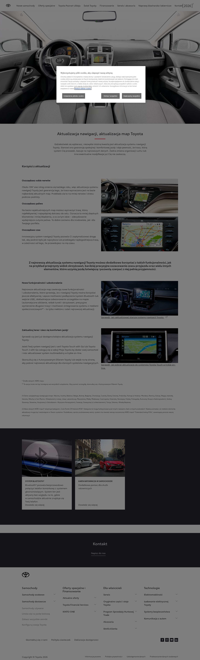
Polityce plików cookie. (83, 88)
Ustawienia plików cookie (74, 96)
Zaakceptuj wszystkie (131, 96)
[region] (100, 84)
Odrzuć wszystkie (110, 96)
